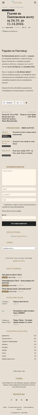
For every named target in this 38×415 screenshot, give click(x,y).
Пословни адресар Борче (15, 407)
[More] (26, 103)
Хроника (5, 277)
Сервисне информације (16, 7)
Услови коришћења (28, 407)
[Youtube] (27, 400)
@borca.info (19, 261)
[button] (3, 2)
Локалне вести (6, 146)
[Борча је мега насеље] (7, 304)
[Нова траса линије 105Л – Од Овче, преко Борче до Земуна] (7, 153)
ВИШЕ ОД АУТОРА (28, 128)
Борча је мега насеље (20, 301)
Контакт (19, 409)
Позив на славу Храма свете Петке (28, 116)
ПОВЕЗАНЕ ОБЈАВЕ (13, 128)
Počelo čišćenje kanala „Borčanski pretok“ (16, 289)
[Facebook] (11, 400)
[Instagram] (16, 400)
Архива (5, 407)
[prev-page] (3, 160)
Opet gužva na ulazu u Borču (12, 275)
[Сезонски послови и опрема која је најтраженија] (7, 134)
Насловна (5, 7)
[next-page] (6, 160)
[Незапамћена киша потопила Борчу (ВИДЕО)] (7, 313)
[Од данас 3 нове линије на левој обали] (7, 143)
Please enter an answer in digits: (12, 211)
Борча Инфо (9, 27)
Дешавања (5, 285)
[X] (22, 400)
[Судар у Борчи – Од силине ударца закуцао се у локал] (7, 322)
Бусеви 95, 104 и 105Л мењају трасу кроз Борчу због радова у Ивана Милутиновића (10, 118)
